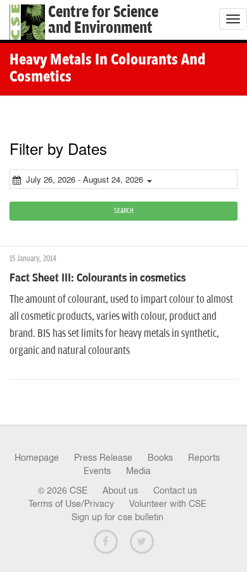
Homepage (37, 458)
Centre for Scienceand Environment (103, 20)
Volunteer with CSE (167, 504)
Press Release (103, 458)
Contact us (175, 490)
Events (97, 471)
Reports (204, 458)
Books (160, 458)
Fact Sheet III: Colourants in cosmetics (98, 278)
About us (120, 490)
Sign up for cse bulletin (117, 517)
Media (138, 471)
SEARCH (124, 211)
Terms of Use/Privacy (71, 504)
